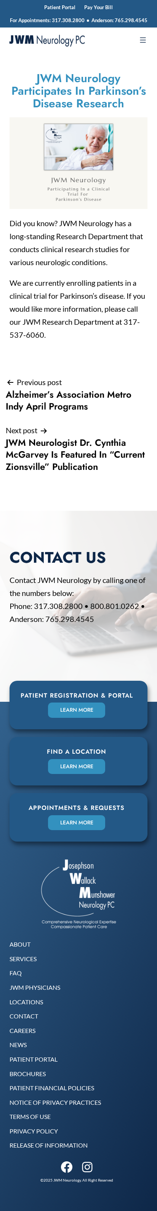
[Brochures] (28, 1073)
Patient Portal (59, 7)
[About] (20, 944)
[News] (18, 1044)
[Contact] (24, 1016)
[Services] (23, 958)
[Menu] (142, 40)
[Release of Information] (49, 1145)
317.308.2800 (68, 20)
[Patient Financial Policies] (52, 1088)
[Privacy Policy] (34, 1131)
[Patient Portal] (34, 1059)
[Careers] (22, 1030)
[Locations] (26, 1002)
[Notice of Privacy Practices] (55, 1102)
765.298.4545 (131, 20)
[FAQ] (16, 973)
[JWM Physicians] (35, 987)
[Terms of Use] (30, 1116)
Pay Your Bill (98, 7)
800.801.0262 (114, 605)
